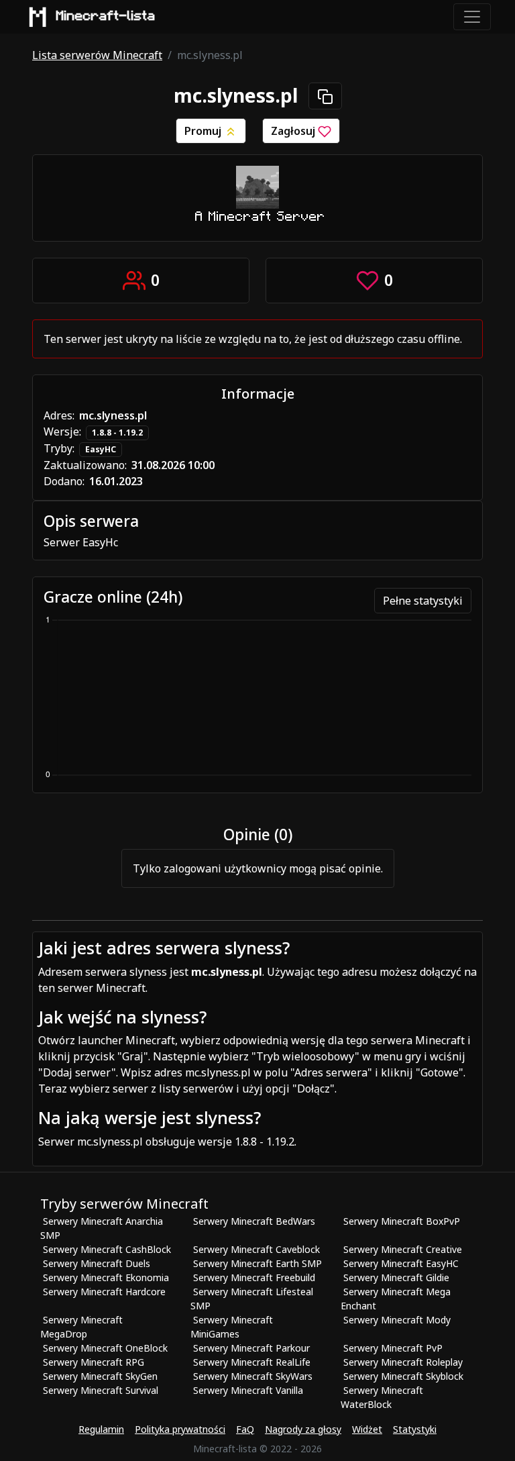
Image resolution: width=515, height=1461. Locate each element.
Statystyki (415, 1429)
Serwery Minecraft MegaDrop (81, 1326)
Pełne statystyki (423, 600)
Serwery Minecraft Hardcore (104, 1291)
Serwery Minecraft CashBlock (107, 1249)
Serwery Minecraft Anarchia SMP (101, 1228)
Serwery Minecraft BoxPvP (401, 1221)
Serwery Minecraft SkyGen (100, 1376)
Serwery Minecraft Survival (100, 1390)
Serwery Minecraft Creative (402, 1249)
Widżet (367, 1429)
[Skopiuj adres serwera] (325, 96)
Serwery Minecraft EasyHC (401, 1263)
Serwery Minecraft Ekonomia (106, 1277)
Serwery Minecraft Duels (96, 1263)
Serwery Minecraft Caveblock (256, 1249)
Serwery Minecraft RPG (93, 1362)
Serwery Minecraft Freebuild (254, 1277)
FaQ (245, 1429)
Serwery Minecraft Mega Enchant (396, 1298)
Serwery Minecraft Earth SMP (257, 1263)
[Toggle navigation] (472, 16)
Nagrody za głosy (303, 1429)
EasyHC (100, 449)
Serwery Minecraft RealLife (251, 1362)
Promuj (204, 130)
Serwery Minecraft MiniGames (231, 1326)
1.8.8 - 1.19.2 (117, 432)
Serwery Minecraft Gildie (396, 1277)
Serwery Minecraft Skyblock (403, 1376)
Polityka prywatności (180, 1429)
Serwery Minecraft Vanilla (248, 1390)
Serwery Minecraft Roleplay (403, 1362)
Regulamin (101, 1429)
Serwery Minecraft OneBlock (105, 1348)
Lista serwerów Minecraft (97, 55)
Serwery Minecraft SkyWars (252, 1376)
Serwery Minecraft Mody (397, 1319)
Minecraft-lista (106, 16)
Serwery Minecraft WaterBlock (382, 1397)
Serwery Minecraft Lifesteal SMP (251, 1298)
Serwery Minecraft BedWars (254, 1221)
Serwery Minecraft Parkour (251, 1348)
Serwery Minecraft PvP (393, 1348)
